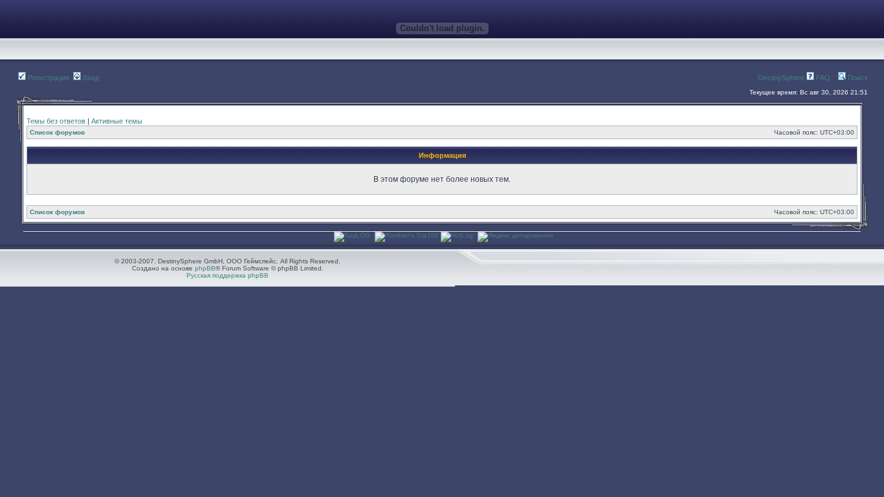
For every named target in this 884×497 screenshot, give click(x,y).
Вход (90, 78)
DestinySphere (781, 78)
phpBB (205, 268)
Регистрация (47, 78)
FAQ (822, 78)
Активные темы (116, 121)
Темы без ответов (56, 121)
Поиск (857, 78)
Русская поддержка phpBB (227, 275)
